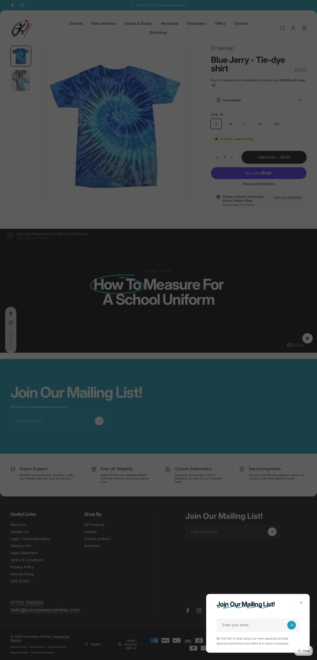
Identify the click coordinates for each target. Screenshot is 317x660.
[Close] (301, 602)
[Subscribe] (291, 625)
